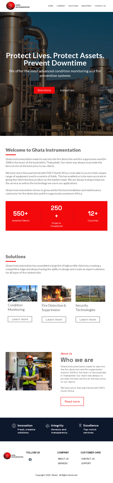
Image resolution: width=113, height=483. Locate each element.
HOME (50, 6)
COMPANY (61, 6)
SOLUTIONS (73, 6)
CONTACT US (100, 6)
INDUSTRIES (86, 6)
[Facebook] (30, 459)
